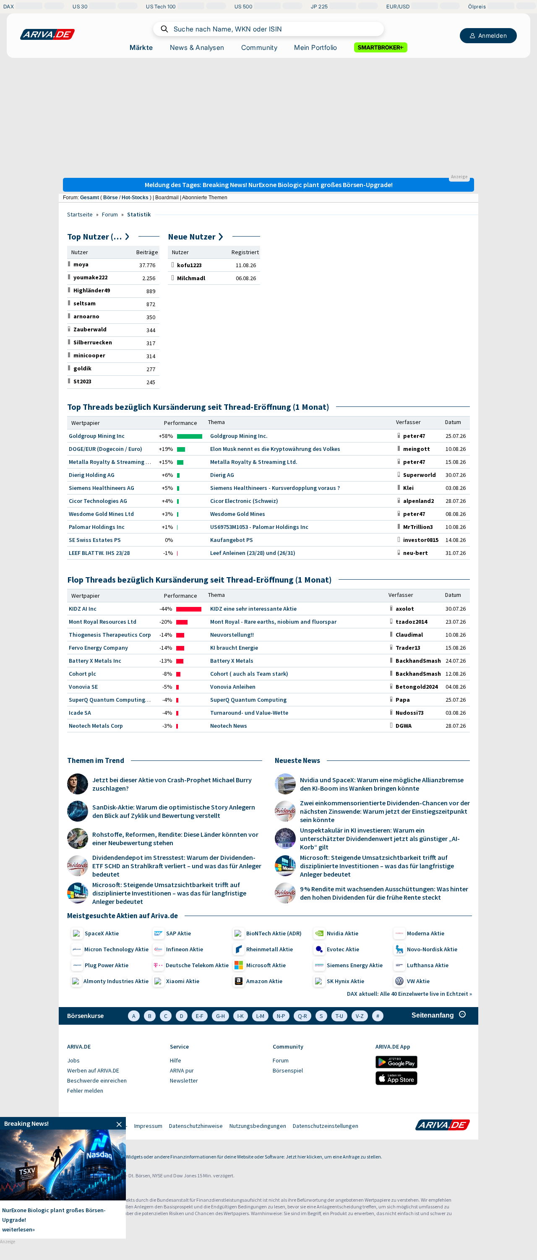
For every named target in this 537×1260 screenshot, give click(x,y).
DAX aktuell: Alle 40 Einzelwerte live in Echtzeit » (409, 993)
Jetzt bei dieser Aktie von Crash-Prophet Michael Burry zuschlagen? (172, 784)
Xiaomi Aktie (182, 981)
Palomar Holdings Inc (97, 527)
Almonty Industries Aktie (116, 981)
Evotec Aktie (343, 949)
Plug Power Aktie (106, 965)
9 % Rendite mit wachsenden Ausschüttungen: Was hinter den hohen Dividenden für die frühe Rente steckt (384, 893)
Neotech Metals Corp (96, 725)
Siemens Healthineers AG (101, 488)
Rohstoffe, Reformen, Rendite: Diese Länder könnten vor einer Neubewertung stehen (175, 838)
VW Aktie (418, 981)
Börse (110, 197)
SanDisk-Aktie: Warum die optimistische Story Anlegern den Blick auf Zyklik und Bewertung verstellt (173, 811)
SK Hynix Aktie (345, 981)
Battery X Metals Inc (95, 660)
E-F (199, 1016)
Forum (110, 214)
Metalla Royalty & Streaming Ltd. (253, 462)
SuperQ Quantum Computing (248, 699)
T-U (339, 1016)
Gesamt (89, 197)
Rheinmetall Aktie (269, 949)
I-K (240, 1016)
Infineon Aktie (184, 949)
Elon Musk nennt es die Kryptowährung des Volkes (275, 449)
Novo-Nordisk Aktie (432, 949)
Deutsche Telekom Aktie (197, 965)
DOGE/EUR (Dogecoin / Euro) (105, 449)
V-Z (360, 1016)
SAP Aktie (178, 933)
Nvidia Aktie (342, 933)
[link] (81, 264)
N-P (281, 1016)
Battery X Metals (231, 660)
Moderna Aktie (425, 933)
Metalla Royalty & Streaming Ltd (111, 462)
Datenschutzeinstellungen (325, 1126)
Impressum (148, 1126)
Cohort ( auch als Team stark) (249, 673)
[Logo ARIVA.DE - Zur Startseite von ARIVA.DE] (442, 1126)
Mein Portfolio (315, 47)
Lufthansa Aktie (427, 965)
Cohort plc (82, 673)
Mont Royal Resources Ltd (102, 621)
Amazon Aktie (264, 981)
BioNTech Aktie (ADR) (274, 933)
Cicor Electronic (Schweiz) (244, 501)
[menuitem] (114, 1061)
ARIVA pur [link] (182, 1070)
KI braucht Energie (234, 647)
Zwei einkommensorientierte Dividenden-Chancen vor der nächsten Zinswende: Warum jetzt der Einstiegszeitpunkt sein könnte (385, 811)
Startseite (80, 214)
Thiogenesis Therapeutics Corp (110, 634)
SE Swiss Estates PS (95, 540)
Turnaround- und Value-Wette (249, 712)
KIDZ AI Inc (82, 608)
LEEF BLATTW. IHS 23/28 (99, 553)
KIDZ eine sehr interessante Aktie (253, 608)
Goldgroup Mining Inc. (239, 436)
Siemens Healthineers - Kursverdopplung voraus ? (275, 488)
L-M (260, 1016)
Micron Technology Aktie (116, 949)
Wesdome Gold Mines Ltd (101, 514)
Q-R (302, 1016)
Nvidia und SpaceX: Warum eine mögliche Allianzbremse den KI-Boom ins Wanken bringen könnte (382, 784)
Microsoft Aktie (266, 965)
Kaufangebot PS (231, 540)
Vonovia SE (83, 686)
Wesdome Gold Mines (237, 514)
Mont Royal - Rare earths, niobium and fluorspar (273, 621)
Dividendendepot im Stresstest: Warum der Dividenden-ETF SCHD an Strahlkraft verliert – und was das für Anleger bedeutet (176, 865)
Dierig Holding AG (92, 475)
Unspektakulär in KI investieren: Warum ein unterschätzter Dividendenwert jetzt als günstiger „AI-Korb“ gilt (380, 838)
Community (259, 47)
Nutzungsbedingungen (257, 1126)
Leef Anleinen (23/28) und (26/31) (252, 553)
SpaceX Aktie (102, 933)
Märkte (141, 47)
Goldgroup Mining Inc (97, 436)
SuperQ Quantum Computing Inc (111, 699)
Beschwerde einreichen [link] (97, 1080)
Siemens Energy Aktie (355, 965)
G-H (220, 1016)
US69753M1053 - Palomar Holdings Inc (259, 527)
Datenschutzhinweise (196, 1126)
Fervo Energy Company (98, 647)
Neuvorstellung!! (232, 634)
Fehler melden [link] (85, 1090)
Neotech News (228, 725)
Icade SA (80, 712)
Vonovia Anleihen (232, 686)
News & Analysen (197, 47)
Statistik (139, 214)
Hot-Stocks (135, 197)
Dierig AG (222, 475)
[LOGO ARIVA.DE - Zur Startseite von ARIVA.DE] (47, 34)
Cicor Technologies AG (98, 501)
